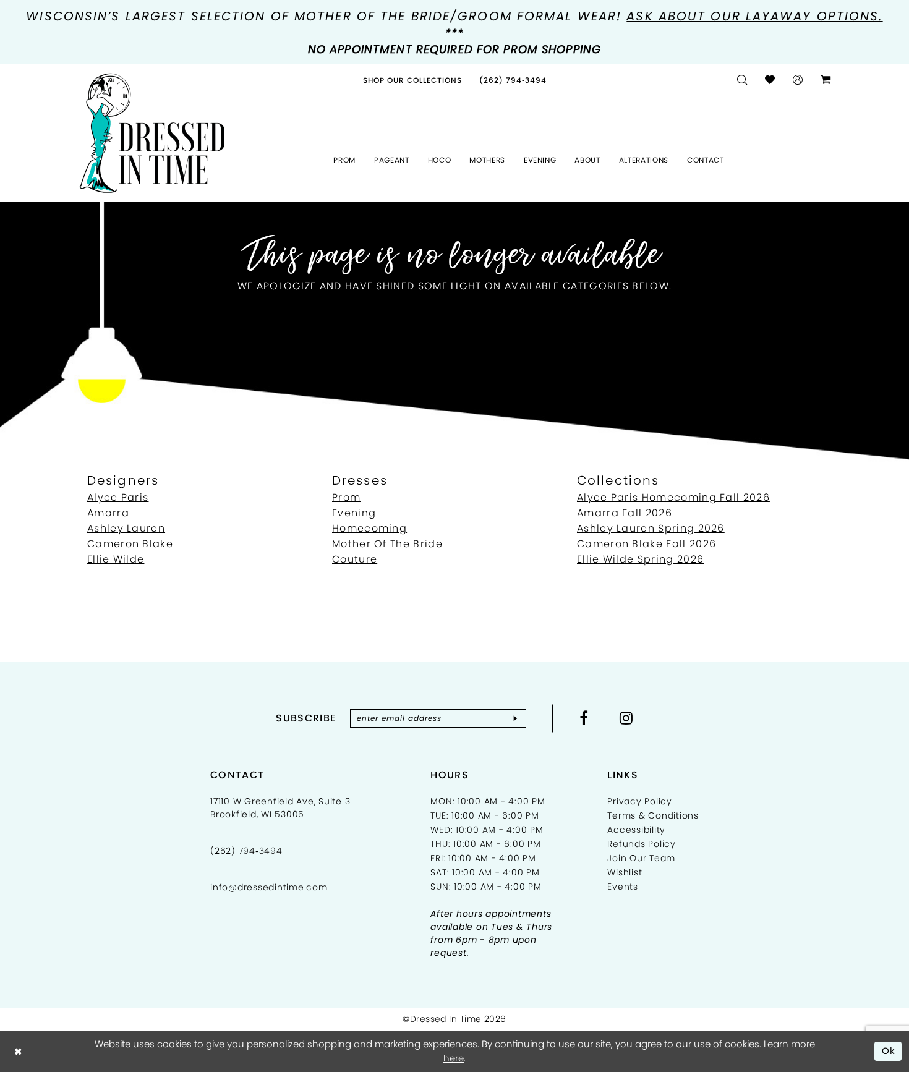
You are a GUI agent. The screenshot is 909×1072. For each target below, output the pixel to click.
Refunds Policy (641, 844)
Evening (354, 513)
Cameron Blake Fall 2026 (646, 544)
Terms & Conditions (653, 815)
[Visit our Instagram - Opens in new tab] (626, 717)
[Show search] (742, 80)
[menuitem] (412, 80)
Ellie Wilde (115, 559)
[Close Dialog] (18, 1051)
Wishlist (624, 872)
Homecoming (369, 528)
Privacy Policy (639, 801)
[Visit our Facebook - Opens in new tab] (584, 717)
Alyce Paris (117, 497)
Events (622, 886)
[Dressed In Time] (152, 133)
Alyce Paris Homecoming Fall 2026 (673, 497)
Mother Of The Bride (387, 544)
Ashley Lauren (126, 528)
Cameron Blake (130, 544)
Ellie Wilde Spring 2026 (640, 559)
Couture (354, 559)
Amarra (108, 513)
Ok (889, 1050)
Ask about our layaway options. (754, 16)
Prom (346, 497)
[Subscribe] (515, 718)
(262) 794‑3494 (246, 850)
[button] (798, 80)
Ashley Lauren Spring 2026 (651, 528)
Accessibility (636, 829)
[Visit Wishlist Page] (770, 80)
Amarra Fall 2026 (624, 513)
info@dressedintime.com (269, 887)
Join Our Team (641, 858)
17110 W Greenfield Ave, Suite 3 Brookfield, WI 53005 (280, 807)
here (453, 1058)
